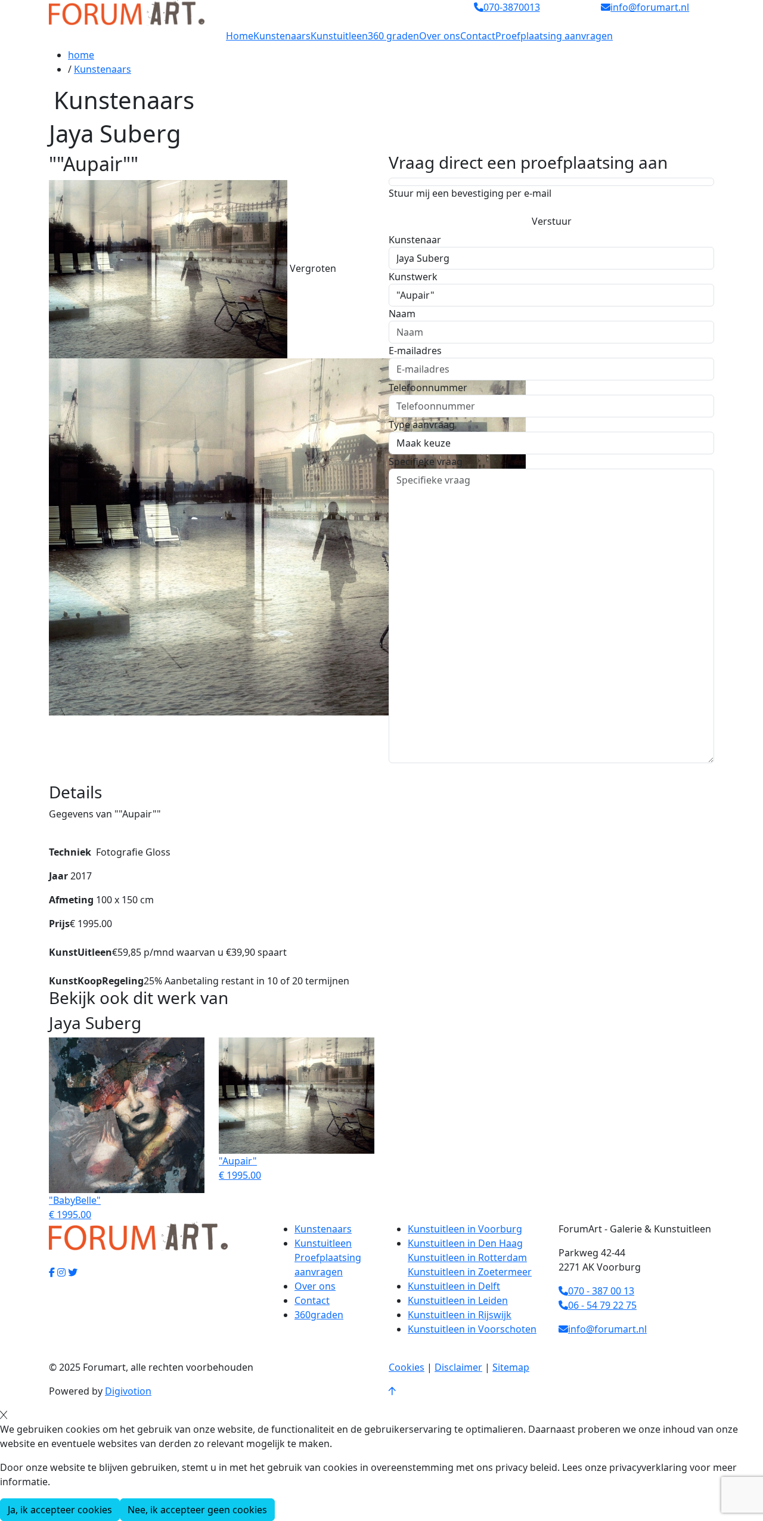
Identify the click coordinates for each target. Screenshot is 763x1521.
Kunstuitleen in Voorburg (465, 1228)
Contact (477, 35)
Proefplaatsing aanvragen (554, 35)
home (81, 54)
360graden (318, 1314)
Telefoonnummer (428, 387)
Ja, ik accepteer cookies (60, 1509)
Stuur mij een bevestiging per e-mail (470, 193)
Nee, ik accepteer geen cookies (197, 1509)
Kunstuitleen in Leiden (458, 1300)
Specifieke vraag (426, 461)
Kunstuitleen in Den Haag (465, 1243)
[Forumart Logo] (126, 11)
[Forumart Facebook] (52, 1272)
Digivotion (128, 1391)
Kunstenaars (282, 35)
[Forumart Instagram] (61, 1272)
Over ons (439, 35)
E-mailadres (415, 350)
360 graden (393, 35)
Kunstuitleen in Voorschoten (472, 1329)
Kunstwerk (413, 276)
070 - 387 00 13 (601, 1290)
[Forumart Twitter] (72, 1272)
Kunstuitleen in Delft (454, 1286)
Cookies (406, 1367)
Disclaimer (458, 1367)
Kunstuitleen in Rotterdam (467, 1257)
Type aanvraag (422, 424)
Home (239, 35)
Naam (402, 313)
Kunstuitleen (339, 35)
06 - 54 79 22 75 (602, 1305)
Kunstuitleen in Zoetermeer (470, 1271)
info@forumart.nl (607, 1329)
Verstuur (552, 221)
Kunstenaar (415, 239)
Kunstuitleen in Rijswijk (459, 1314)
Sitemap (510, 1367)
